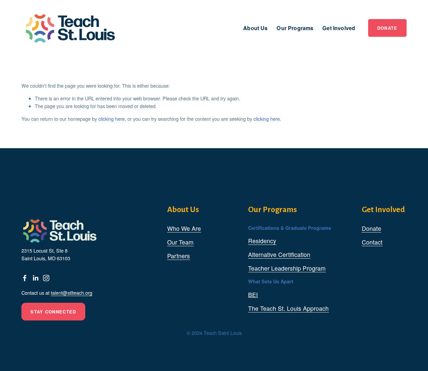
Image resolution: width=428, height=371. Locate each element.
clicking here (111, 118)
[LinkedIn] (35, 278)
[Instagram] (46, 278)
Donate (387, 28)
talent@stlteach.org (71, 292)
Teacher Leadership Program (287, 268)
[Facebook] (24, 278)
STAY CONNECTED (53, 311)
